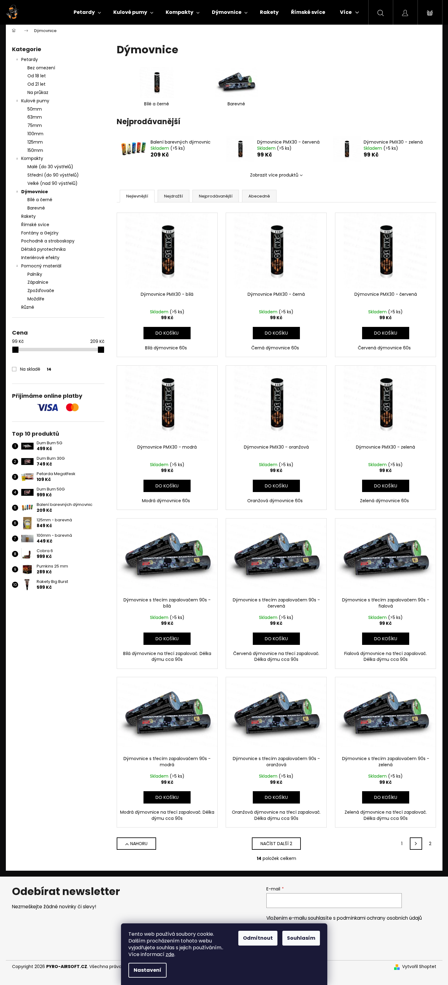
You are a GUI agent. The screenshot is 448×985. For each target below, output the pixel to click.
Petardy (29, 59)
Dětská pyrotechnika (43, 249)
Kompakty (32, 158)
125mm (35, 142)
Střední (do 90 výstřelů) (53, 175)
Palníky (34, 274)
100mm (35, 134)
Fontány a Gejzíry (40, 233)
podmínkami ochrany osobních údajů (379, 918)
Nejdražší (173, 196)
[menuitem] (87, 12)
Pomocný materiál (41, 266)
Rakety (28, 216)
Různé (27, 307)
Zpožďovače (40, 290)
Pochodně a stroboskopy (48, 241)
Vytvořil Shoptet (419, 967)
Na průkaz (37, 92)
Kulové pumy (35, 101)
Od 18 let (36, 76)
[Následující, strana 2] (416, 843)
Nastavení (147, 970)
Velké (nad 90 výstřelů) (52, 183)
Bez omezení (41, 68)
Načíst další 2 (276, 844)
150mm (35, 150)
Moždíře (35, 299)
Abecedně (259, 196)
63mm (34, 117)
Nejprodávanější (215, 196)
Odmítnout (258, 938)
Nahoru (138, 844)
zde (170, 954)
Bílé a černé (39, 200)
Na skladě (35, 369)
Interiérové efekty (40, 257)
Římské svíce (35, 225)
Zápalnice (37, 282)
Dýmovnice (34, 192)
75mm (34, 125)
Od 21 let (36, 84)
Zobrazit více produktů (274, 175)
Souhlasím (301, 938)
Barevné (36, 208)
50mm (34, 109)
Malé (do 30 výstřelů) (50, 167)
